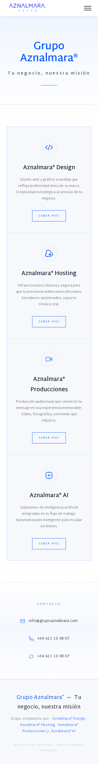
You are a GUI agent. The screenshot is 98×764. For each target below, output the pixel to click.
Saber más (49, 215)
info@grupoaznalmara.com (53, 621)
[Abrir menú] (88, 8)
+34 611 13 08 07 (53, 638)
